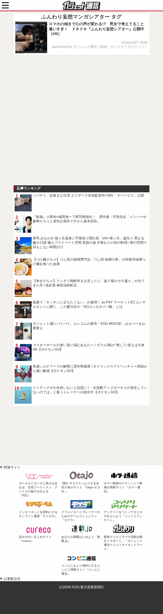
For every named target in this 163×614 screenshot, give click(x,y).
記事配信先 (12, 579)
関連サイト (12, 467)
